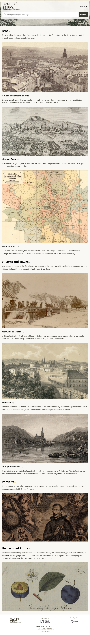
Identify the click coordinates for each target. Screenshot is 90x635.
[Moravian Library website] (45, 621)
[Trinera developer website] (74, 621)
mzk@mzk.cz (45, 631)
